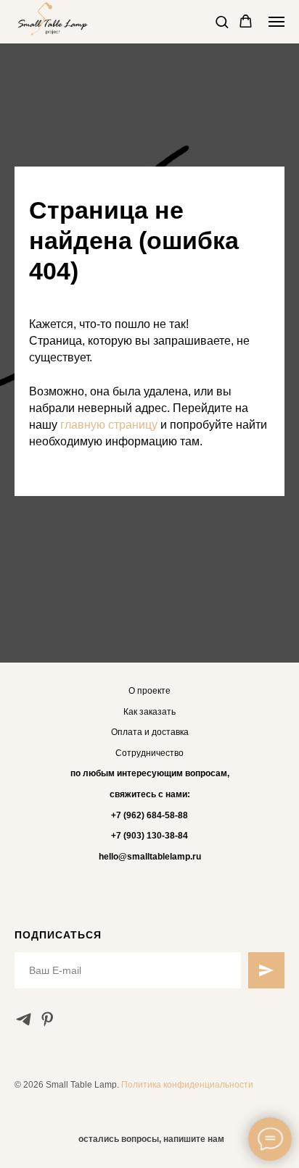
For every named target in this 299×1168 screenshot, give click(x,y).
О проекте (149, 691)
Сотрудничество (149, 753)
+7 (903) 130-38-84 (149, 836)
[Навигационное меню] (276, 22)
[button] (222, 21)
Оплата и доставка (150, 732)
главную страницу (108, 425)
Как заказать (149, 712)
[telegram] (24, 1019)
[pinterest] (47, 1019)
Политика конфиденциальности (187, 1085)
